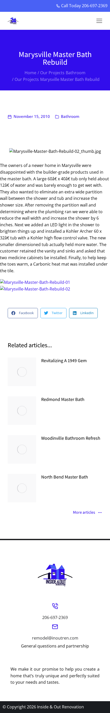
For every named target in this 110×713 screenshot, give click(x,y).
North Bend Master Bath (64, 477)
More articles (84, 512)
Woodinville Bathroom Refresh (70, 438)
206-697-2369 (55, 617)
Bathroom (70, 116)
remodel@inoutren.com (55, 638)
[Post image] (22, 372)
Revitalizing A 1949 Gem (64, 360)
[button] (99, 21)
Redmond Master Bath (62, 399)
